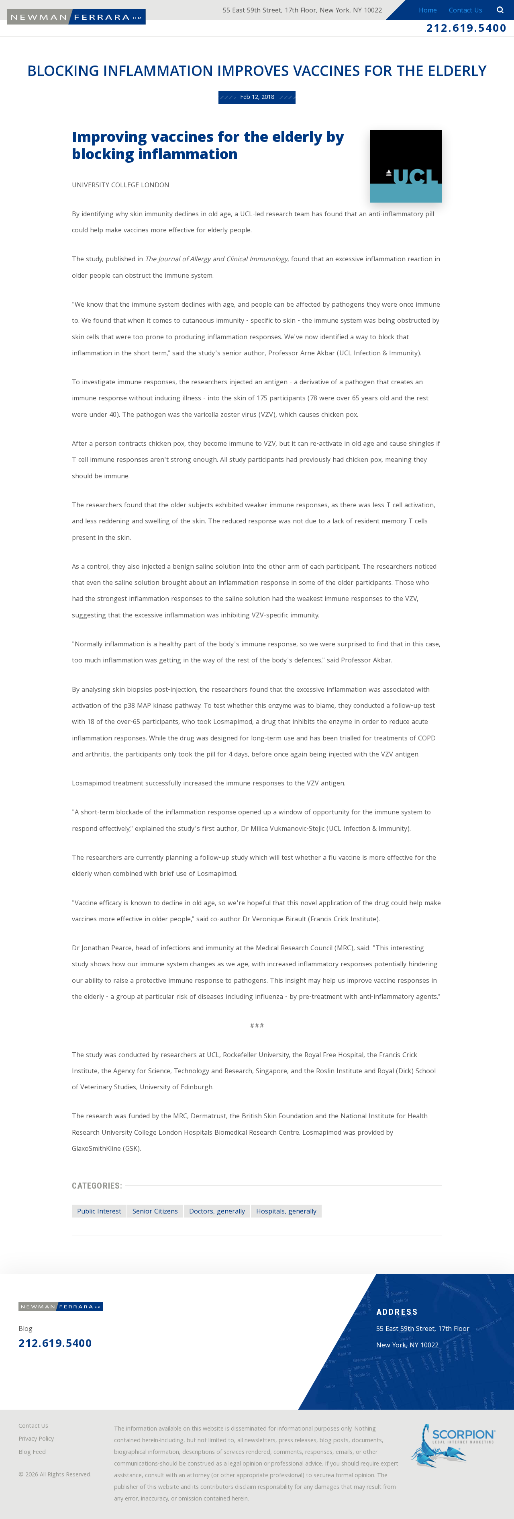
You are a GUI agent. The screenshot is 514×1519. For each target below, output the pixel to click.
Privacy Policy (36, 1440)
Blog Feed (32, 1453)
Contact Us (465, 11)
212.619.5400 (466, 29)
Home (428, 11)
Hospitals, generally (286, 1212)
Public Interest (99, 1212)
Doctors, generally (217, 1212)
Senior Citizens (155, 1212)
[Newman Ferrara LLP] (76, 17)
